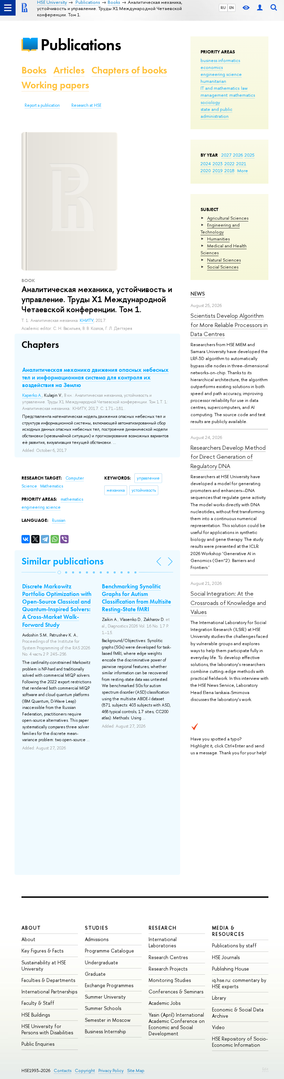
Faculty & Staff (37, 1003)
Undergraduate (101, 962)
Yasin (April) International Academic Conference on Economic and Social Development (177, 1024)
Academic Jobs (164, 1003)
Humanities (218, 239)
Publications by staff (234, 945)
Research (163, 927)
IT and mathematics (220, 88)
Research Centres (168, 957)
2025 (250, 155)
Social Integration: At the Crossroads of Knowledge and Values (228, 602)
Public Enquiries (37, 1044)
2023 (218, 163)
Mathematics (51, 486)
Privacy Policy (111, 1070)
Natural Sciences (224, 260)
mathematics (242, 95)
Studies (96, 927)
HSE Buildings (35, 1014)
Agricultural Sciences (227, 218)
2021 (241, 163)
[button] (59, 572)
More (242, 170)
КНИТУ (87, 320)
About (31, 927)
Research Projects (168, 968)
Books (33, 70)
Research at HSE (86, 105)
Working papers (55, 85)
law (244, 88)
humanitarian (213, 81)
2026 (238, 155)
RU (223, 7)
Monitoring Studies (170, 980)
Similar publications (62, 561)
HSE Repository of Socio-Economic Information (240, 1041)
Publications (81, 44)
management (214, 95)
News (197, 293)
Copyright (85, 1070)
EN (231, 7)
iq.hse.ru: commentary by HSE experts (239, 983)
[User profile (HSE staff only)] (260, 8)
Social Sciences (222, 267)
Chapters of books (129, 70)
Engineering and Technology (220, 228)
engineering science (221, 74)
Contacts (62, 1070)
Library (219, 997)
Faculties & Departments (48, 980)
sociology (210, 102)
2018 (229, 170)
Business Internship (105, 1031)
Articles (69, 70)
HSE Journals (226, 957)
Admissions (96, 939)
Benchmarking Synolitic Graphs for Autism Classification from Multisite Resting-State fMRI (136, 597)
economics (212, 67)
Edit (265, 1069)
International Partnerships (49, 991)
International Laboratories (163, 942)
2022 (229, 163)
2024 (206, 163)
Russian (58, 520)
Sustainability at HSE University (43, 965)
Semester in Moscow (108, 1020)
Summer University (105, 996)
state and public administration (216, 112)
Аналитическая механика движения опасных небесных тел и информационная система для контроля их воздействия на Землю (95, 377)
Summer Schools (103, 1008)
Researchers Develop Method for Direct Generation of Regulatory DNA (228, 457)
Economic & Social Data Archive (238, 1012)
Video (218, 1027)
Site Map (135, 1070)
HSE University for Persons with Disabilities (47, 1029)
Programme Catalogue (109, 950)
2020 (206, 170)
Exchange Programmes (109, 985)
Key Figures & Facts (42, 950)
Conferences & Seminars (176, 991)
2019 (218, 170)
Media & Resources (228, 930)
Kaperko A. (32, 395)
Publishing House (230, 968)
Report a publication (42, 105)
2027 (226, 155)
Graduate (95, 974)
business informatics (220, 60)
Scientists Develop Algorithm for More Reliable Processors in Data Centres (229, 325)
